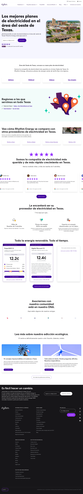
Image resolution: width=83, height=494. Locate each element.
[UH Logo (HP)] (7, 319)
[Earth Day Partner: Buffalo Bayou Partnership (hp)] (48, 319)
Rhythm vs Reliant (31, 142)
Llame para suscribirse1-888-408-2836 (14, 279)
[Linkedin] (80, 417)
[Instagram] (80, 411)
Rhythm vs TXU (72, 142)
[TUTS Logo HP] (35, 319)
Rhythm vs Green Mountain (52, 142)
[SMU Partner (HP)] (21, 319)
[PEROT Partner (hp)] (62, 319)
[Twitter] (80, 414)
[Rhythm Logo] (4, 4)
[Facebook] (80, 408)
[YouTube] (80, 420)
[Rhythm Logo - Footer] (6, 408)
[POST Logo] (75, 319)
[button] (41, 196)
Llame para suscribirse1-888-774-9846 (69, 250)
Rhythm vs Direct (11, 142)
